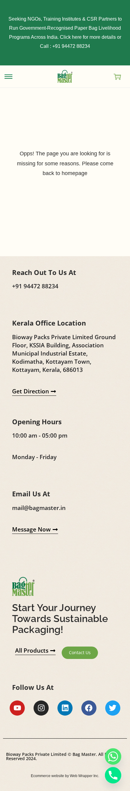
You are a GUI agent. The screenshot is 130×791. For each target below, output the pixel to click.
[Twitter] (112, 708)
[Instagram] (41, 708)
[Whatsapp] (113, 756)
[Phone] (113, 775)
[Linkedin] (65, 708)
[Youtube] (17, 708)
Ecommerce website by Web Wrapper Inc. (65, 776)
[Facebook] (88, 708)
